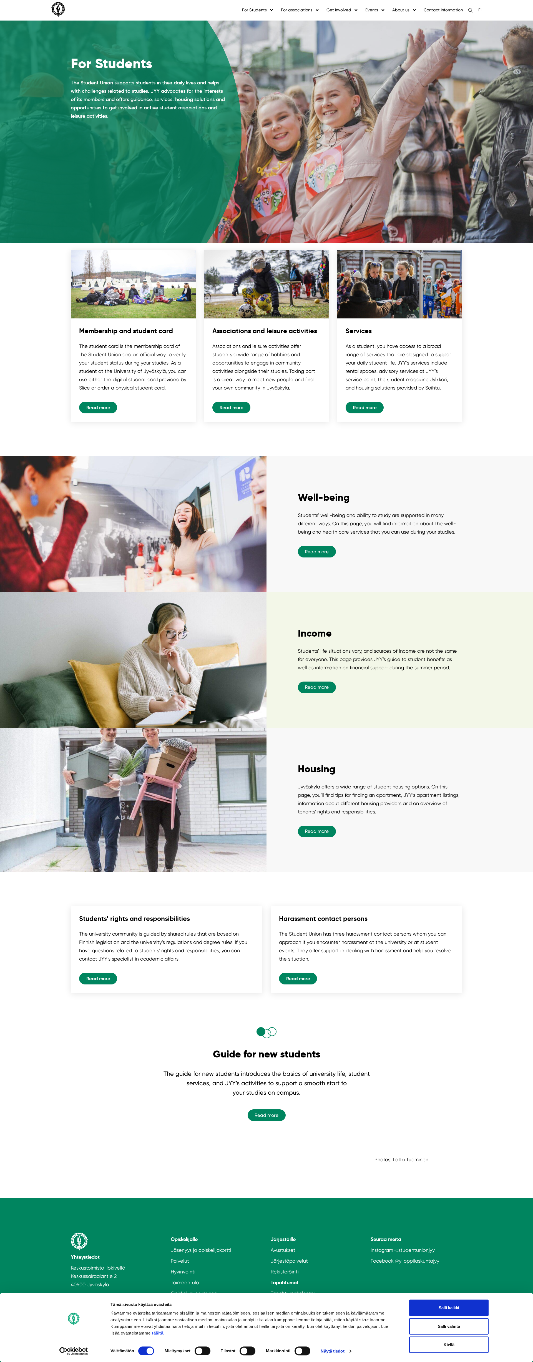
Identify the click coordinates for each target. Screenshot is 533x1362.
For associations (296, 9)
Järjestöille (283, 1239)
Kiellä (449, 1344)
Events (371, 9)
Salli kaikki (449, 1307)
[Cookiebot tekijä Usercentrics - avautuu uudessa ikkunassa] (73, 1351)
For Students (254, 9)
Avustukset (283, 1250)
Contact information (443, 9)
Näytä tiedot (332, 1351)
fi (480, 9)
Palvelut (180, 1261)
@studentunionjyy (414, 1250)
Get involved (338, 9)
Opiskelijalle (184, 1239)
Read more (98, 408)
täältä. (158, 1333)
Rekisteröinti (285, 1272)
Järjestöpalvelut (289, 1261)
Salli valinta (449, 1326)
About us (400, 9)
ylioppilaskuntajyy (419, 1261)
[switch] (202, 1350)
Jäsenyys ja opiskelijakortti (201, 1250)
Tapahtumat (285, 1282)
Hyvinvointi (183, 1272)
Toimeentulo (185, 1282)
